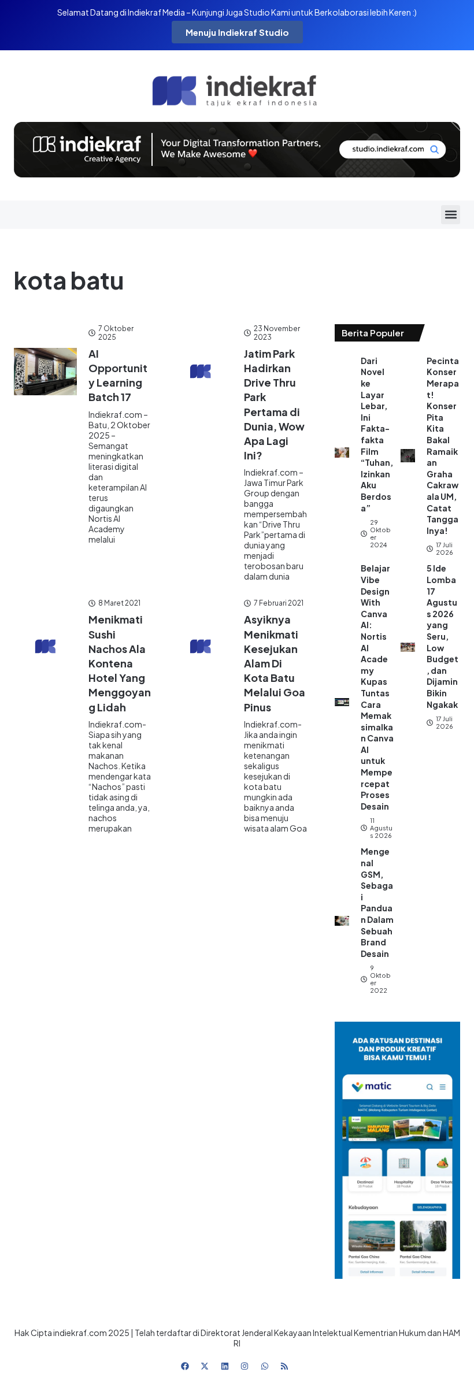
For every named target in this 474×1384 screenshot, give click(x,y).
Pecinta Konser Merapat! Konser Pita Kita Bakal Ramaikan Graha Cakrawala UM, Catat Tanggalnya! (443, 445)
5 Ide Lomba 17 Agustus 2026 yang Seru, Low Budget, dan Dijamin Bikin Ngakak (442, 636)
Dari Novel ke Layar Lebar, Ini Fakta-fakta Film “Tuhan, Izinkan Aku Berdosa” (377, 434)
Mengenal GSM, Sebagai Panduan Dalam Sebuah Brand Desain (377, 902)
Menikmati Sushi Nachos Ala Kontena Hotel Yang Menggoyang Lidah (119, 663)
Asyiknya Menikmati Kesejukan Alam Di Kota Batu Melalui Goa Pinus (274, 663)
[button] (450, 214)
